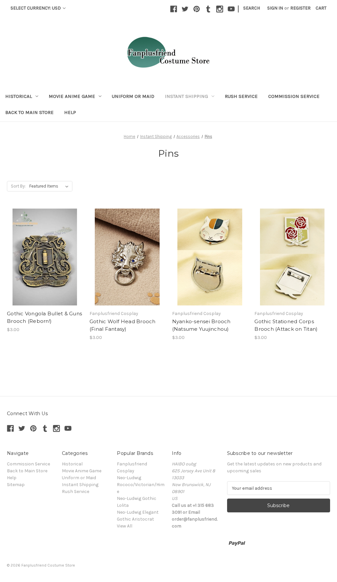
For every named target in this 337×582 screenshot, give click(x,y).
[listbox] (50, 186)
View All (124, 526)
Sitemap (16, 484)
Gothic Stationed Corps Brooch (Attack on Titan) (286, 325)
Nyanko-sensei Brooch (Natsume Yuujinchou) (201, 325)
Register (300, 8)
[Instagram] (219, 9)
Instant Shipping (186, 96)
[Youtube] (231, 9)
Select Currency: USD (36, 8)
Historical (18, 96)
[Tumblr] (208, 9)
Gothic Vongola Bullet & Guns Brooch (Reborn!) (44, 317)
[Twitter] (185, 9)
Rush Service (241, 96)
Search (251, 8)
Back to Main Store (29, 112)
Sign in (275, 8)
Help (70, 112)
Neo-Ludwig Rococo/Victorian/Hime (141, 484)
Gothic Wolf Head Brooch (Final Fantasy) (123, 325)
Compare (42, 251)
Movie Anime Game (72, 96)
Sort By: (18, 186)
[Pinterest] (196, 9)
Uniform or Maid (133, 96)
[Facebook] (173, 9)
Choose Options (44, 263)
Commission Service (294, 96)
